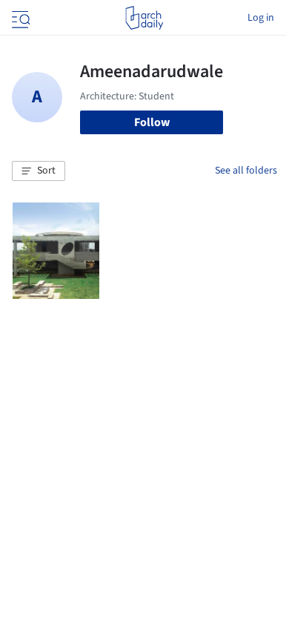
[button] (38, 171)
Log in (261, 18)
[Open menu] (19, 17)
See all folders (246, 170)
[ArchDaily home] (144, 18)
